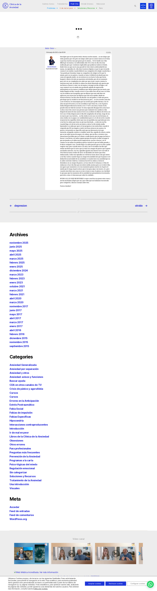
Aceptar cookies (94, 584)
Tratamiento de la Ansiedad (25, 480)
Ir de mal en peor (66, 8)
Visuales (15, 488)
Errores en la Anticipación (24, 400)
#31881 (108, 52)
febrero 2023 (17, 278)
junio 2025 (16, 246)
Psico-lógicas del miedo (23, 464)
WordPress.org (18, 519)
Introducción (17, 428)
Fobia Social (16, 408)
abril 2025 (15, 254)
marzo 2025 (16, 258)
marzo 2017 (16, 322)
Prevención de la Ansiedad (25, 456)
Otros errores (17, 444)
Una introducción (19, 484)
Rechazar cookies (116, 584)
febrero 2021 (17, 294)
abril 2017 (15, 318)
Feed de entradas (20, 511)
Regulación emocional (22, 468)
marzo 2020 (16, 302)
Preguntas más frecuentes (25, 452)
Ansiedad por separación (24, 369)
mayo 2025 (16, 250)
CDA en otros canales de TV (26, 384)
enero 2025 (16, 266)
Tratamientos (62, 4)
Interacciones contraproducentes (29, 424)
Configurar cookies (137, 584)
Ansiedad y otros (19, 372)
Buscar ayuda (17, 380)
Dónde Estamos (87, 4)
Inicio (47, 48)
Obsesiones (16, 440)
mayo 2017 (16, 314)
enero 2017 (16, 326)
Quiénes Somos (48, 4)
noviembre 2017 (19, 306)
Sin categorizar (18, 472)
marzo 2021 (16, 290)
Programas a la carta (21, 460)
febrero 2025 (17, 262)
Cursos (14, 392)
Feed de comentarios (22, 515)
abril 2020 (15, 298)
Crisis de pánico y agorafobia (26, 388)
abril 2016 (15, 330)
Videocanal (100, 4)
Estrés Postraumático (22, 404)
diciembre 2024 (19, 270)
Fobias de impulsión (21, 412)
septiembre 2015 (19, 346)
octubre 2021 (17, 286)
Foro (101, 8)
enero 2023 (16, 282)
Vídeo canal (78, 539)
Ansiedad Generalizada (23, 365)
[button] (135, 6)
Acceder (14, 507)
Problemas (51, 8)
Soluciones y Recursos (86, 8)
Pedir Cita (74, 4)
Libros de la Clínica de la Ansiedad (29, 436)
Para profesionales (20, 448)
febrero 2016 (17, 334)
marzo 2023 (16, 274)
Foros (52, 48)
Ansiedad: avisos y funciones (26, 377)
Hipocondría (17, 420)
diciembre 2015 (18, 338)
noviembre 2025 (19, 242)
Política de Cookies (40, 589)
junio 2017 (15, 310)
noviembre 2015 (19, 342)
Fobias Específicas (20, 416)
